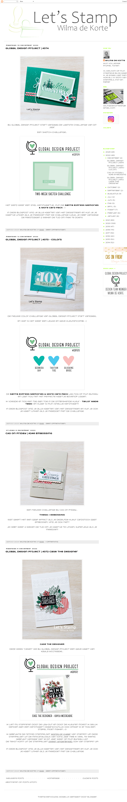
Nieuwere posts (15, 778)
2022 (108, 155)
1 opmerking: (52, 542)
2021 (108, 220)
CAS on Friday (68, 510)
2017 (108, 233)
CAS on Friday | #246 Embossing (29, 433)
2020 (108, 223)
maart (111, 210)
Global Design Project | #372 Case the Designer (42, 552)
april (110, 206)
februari (112, 213)
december (113, 158)
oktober (112, 187)
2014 (108, 242)
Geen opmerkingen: (56, 230)
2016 (108, 236)
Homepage (53, 778)
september (114, 190)
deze (13, 213)
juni (110, 200)
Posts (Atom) (30, 782)
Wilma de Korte (115, 60)
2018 (108, 230)
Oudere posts (90, 778)
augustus (113, 194)
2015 (108, 239)
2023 (108, 152)
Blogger (92, 797)
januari (111, 216)
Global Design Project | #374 (27, 48)
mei (109, 203)
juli (109, 197)
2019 (108, 226)
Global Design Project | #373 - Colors (34, 240)
